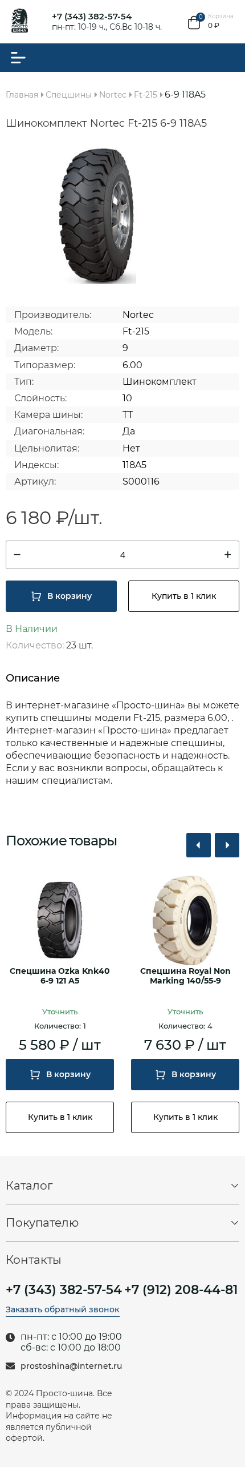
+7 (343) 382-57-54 (92, 16)
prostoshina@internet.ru (71, 1366)
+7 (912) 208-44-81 (181, 1290)
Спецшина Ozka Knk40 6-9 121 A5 (60, 976)
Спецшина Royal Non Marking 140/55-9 (185, 976)
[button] (198, 845)
